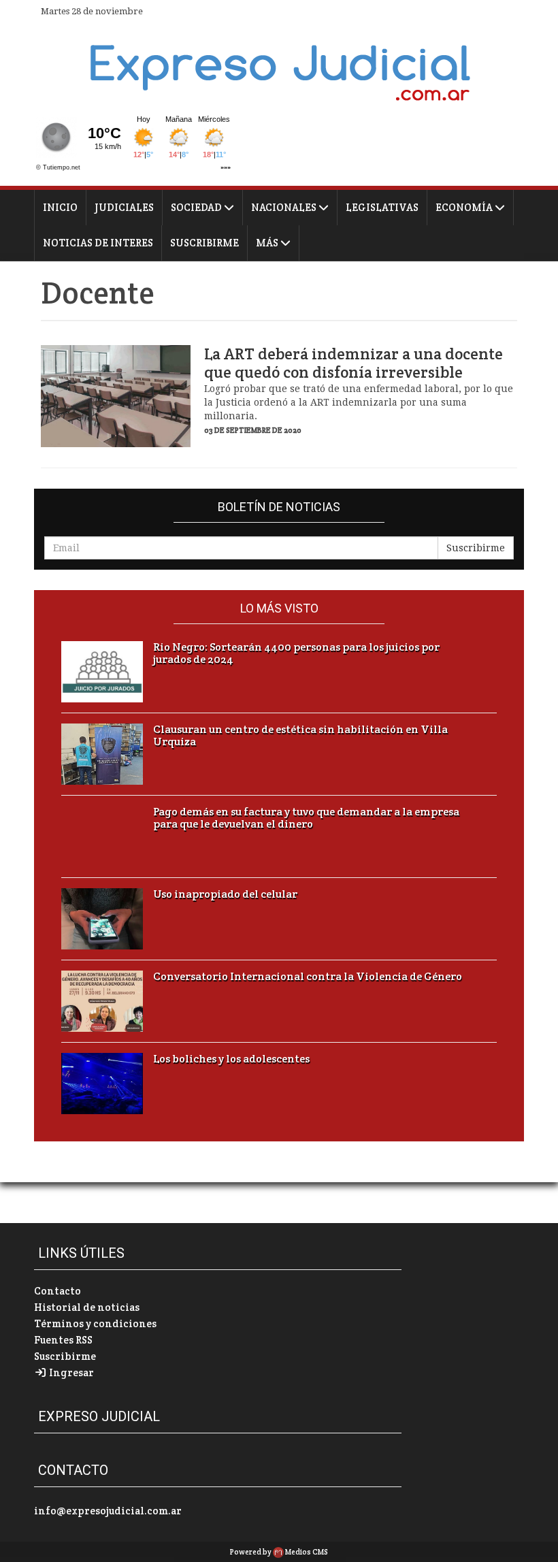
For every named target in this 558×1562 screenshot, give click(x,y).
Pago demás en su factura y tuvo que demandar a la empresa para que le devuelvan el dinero (306, 818)
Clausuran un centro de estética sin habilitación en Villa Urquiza (300, 735)
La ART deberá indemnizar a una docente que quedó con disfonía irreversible (353, 363)
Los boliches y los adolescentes (231, 1059)
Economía (465, 207)
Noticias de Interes (98, 242)
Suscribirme (204, 242)
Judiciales (124, 207)
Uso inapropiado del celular (225, 894)
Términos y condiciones (95, 1323)
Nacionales (284, 207)
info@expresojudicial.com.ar (108, 1510)
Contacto (57, 1290)
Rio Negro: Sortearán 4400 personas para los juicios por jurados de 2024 (296, 653)
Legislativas (382, 207)
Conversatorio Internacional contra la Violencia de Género (307, 977)
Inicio (60, 207)
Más (268, 242)
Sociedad (197, 207)
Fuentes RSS (63, 1339)
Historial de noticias (87, 1307)
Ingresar (70, 1372)
